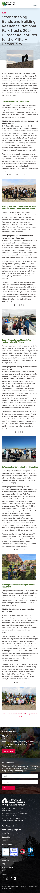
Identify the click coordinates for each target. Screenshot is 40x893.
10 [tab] (28, 174)
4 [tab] (14, 174)
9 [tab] (26, 174)
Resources (5, 860)
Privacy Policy (32, 887)
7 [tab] (21, 174)
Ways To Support (8, 844)
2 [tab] (10, 174)
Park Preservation (8, 826)
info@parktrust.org (11, 815)
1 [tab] (7, 174)
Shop (3, 871)
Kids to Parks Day (8, 867)
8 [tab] (23, 174)
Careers (4, 874)
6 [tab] (19, 174)
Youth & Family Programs (11, 830)
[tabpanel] (18, 190)
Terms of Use (7, 888)
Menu (35, 6)
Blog (4, 13)
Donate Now (8, 751)
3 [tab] (12, 174)
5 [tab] (17, 174)
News (4, 841)
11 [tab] (30, 174)
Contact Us (6, 837)
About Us (5, 833)
